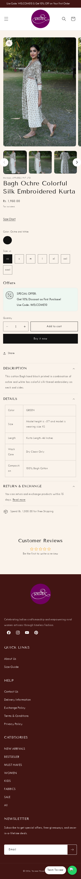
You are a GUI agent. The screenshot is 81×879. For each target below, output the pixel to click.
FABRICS (9, 789)
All (6, 805)
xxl (65, 259)
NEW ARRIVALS (14, 748)
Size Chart (9, 219)
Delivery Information (17, 699)
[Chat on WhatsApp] (72, 870)
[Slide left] (4, 162)
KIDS (7, 781)
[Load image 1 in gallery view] (15, 162)
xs (7, 259)
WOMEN (10, 773)
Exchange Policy (15, 707)
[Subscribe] (72, 850)
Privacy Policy (13, 724)
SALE (7, 797)
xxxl (7, 270)
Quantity (7, 318)
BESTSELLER (11, 756)
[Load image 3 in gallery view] (65, 162)
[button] (6, 18)
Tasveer (35, 871)
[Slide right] (77, 162)
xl (54, 259)
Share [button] (11, 353)
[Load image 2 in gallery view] (40, 162)
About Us (10, 658)
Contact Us (11, 691)
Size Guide (11, 667)
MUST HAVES (13, 765)
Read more (19, 499)
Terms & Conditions (16, 716)
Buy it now (40, 338)
